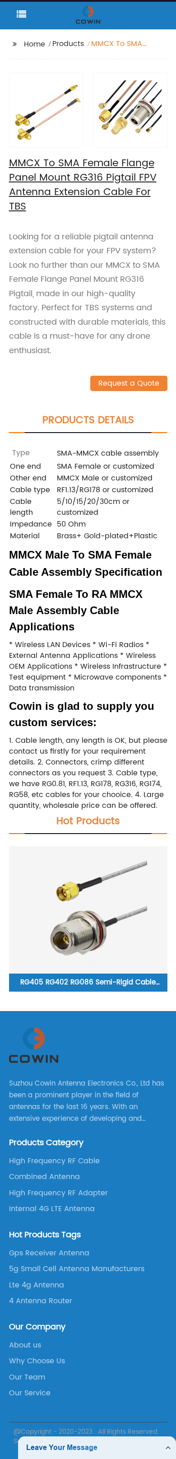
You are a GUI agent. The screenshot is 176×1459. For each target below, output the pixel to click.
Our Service (30, 1393)
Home (34, 44)
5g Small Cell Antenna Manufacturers (76, 1268)
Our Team (27, 1377)
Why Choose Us (37, 1361)
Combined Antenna (44, 1176)
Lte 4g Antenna (36, 1285)
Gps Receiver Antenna (49, 1253)
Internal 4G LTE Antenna (52, 1208)
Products (68, 44)
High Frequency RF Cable (54, 1161)
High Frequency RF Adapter (58, 1193)
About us (25, 1345)
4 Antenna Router (40, 1301)
